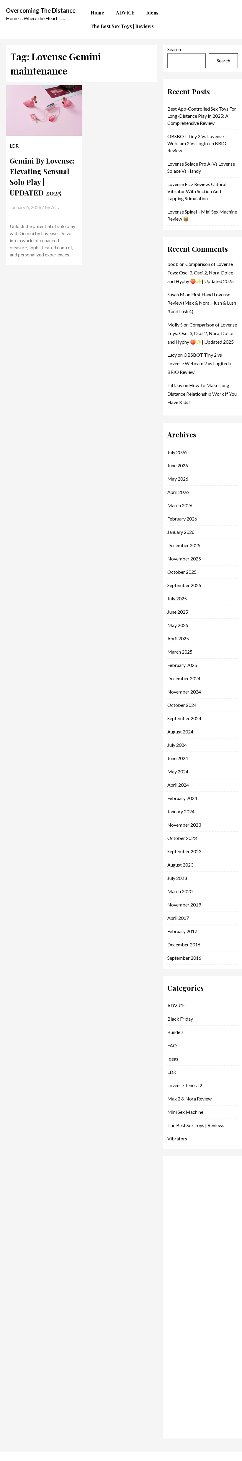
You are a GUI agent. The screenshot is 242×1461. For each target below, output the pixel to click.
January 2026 (180, 532)
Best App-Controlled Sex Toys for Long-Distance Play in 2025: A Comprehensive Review (201, 116)
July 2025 (177, 598)
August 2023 (180, 864)
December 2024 (183, 678)
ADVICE (176, 1005)
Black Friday (180, 1019)
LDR (14, 145)
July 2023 (177, 878)
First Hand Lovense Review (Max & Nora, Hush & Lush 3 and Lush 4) (201, 303)
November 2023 (184, 825)
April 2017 (178, 918)
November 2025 (184, 558)
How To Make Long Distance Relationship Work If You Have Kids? (202, 393)
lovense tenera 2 (184, 1085)
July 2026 (177, 452)
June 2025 (177, 612)
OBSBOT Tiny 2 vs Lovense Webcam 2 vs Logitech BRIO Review (196, 143)
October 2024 (182, 705)
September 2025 (184, 585)
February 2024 (182, 798)
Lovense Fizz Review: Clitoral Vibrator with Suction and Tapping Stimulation (196, 191)
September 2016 (184, 958)
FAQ (172, 1045)
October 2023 (182, 838)
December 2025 (183, 545)
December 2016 (183, 944)
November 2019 (184, 904)
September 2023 (184, 851)
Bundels (175, 1032)
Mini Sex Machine (185, 1112)
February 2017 (182, 931)
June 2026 (177, 465)
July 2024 (177, 745)
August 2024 (180, 731)
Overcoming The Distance (41, 10)
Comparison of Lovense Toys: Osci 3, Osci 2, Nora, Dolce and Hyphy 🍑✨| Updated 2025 (200, 272)
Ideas (172, 1058)
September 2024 (184, 718)
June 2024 (177, 758)
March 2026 (179, 505)
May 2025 (177, 625)
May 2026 (177, 478)
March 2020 (179, 891)
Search (174, 49)
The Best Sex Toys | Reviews (195, 1125)
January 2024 (180, 811)
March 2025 (179, 651)
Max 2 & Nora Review (189, 1098)
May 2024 (177, 771)
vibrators (177, 1138)
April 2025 (178, 638)
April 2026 (178, 492)
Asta (55, 207)
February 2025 (182, 665)
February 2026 (182, 518)
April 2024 (178, 785)
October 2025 (182, 572)
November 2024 (184, 691)
